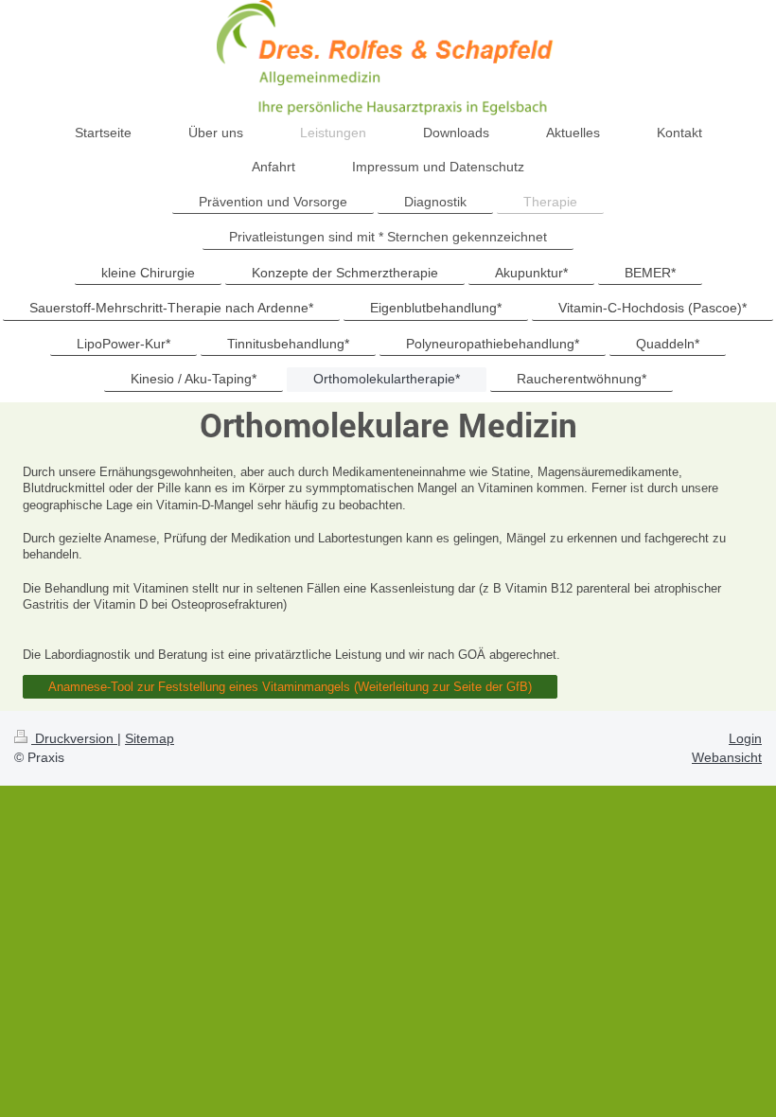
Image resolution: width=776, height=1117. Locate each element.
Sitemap (149, 738)
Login (745, 738)
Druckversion (74, 738)
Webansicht (727, 757)
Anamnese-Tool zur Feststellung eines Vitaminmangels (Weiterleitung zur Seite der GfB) (290, 687)
